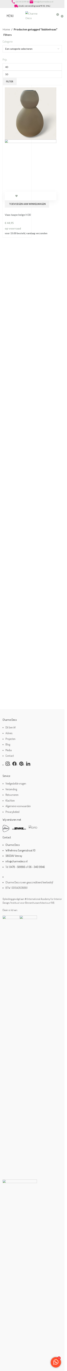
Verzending (11, 789)
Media (8, 750)
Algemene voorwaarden (18, 806)
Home (6, 29)
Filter (9, 81)
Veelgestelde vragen (15, 783)
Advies (8, 733)
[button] (27, 204)
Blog (7, 744)
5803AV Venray (13, 855)
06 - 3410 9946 (37, 867)
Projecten (10, 739)
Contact (9, 755)
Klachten (10, 800)
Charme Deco (12, 845)
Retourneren (12, 795)
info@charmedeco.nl (43, 1)
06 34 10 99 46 (22, 1)
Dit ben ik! (10, 727)
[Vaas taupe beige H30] (30, 113)
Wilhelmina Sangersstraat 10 (20, 850)
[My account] (50, 15)
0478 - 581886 (17, 867)
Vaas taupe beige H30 (18, 214)
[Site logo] (32, 15)
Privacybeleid (12, 812)
